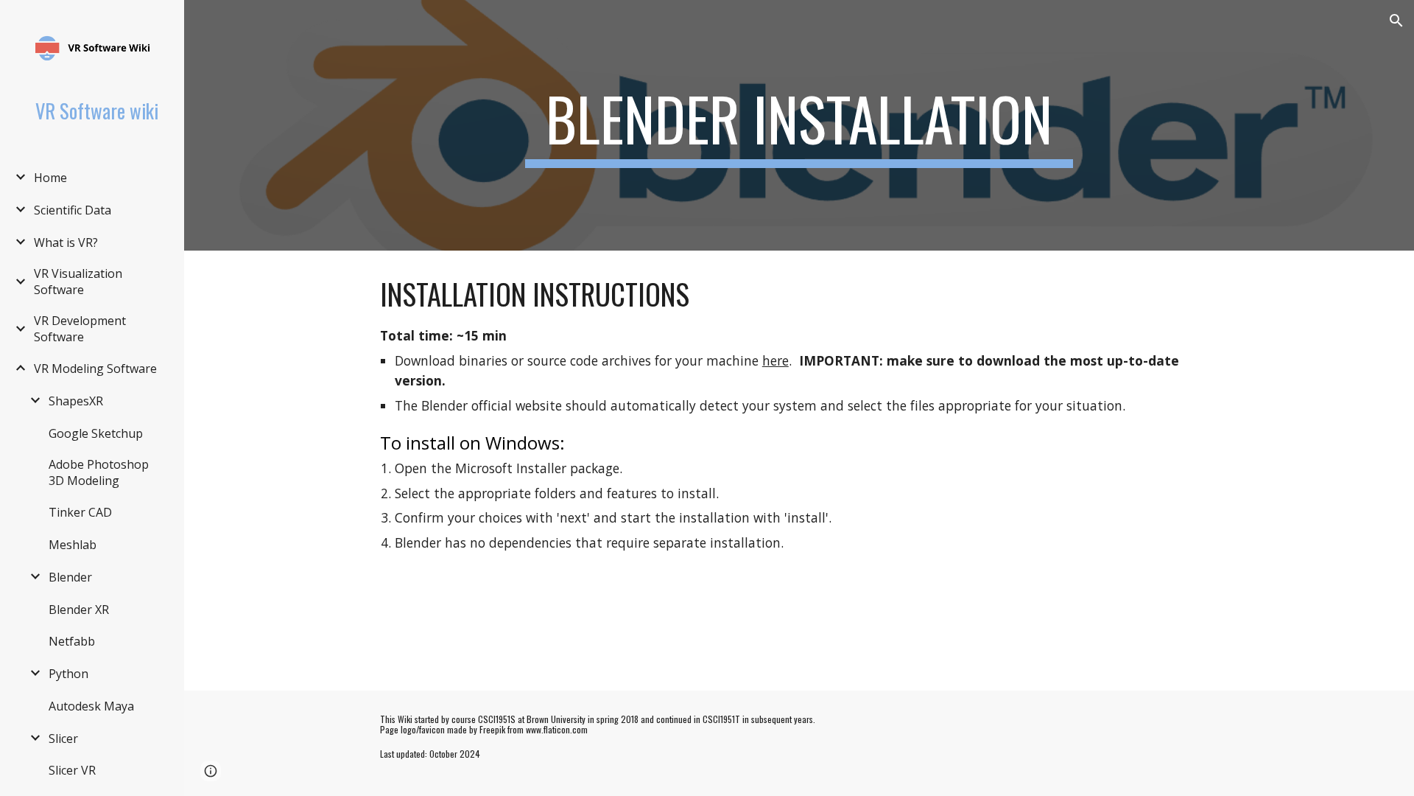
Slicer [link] (63, 738)
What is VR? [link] (66, 242)
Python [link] (68, 674)
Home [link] (50, 178)
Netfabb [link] (72, 641)
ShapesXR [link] (76, 401)
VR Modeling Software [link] (95, 368)
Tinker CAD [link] (80, 512)
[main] (799, 125)
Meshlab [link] (72, 545)
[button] (1396, 20)
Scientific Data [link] (72, 210)
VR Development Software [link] (80, 329)
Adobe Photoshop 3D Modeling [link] (99, 472)
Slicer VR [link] (72, 770)
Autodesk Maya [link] (91, 706)
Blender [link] (70, 577)
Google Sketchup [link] (96, 433)
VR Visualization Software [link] (78, 281)
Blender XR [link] (79, 609)
